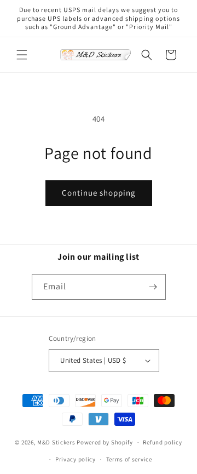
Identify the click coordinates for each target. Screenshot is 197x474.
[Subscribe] (153, 287)
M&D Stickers (56, 442)
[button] (22, 55)
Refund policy (162, 442)
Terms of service (129, 459)
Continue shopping (99, 192)
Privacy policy (75, 459)
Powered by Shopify (105, 442)
